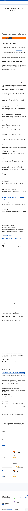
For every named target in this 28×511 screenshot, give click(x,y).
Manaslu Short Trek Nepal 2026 (17, 462)
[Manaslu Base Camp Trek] (7, 451)
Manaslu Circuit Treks (9, 509)
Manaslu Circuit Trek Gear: (12, 238)
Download (10, 38)
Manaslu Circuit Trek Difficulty (13, 373)
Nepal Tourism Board (19, 50)
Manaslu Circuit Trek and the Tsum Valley (8, 58)
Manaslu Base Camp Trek (16, 452)
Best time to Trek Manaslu (8, 235)
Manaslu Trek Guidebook (5, 38)
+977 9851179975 (16, 496)
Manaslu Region (15, 463)
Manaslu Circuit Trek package (20, 140)
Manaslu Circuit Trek (16, 471)
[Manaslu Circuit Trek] (7, 470)
